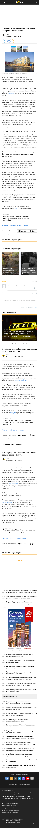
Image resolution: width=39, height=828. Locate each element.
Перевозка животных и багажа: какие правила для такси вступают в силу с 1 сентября (18, 333)
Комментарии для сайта (29, 307)
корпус (4, 430)
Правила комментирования (13, 822)
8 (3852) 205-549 (8, 810)
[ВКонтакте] (9, 40)
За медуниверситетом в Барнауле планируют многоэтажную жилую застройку (16, 218)
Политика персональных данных (14, 819)
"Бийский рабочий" (21, 380)
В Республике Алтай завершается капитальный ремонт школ (17, 720)
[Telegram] (4, 40)
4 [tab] (21, 344)
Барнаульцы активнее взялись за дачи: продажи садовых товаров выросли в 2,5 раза (20, 743)
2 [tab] (15, 344)
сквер (26, 225)
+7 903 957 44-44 (8, 803)
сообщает (11, 93)
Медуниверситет (15, 225)
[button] (20, 49)
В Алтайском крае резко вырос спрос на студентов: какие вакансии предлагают (19, 755)
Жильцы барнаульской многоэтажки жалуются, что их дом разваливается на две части (18, 422)
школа (22, 430)
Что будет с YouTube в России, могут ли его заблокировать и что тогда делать (19, 531)
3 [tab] (18, 344)
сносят (16, 208)
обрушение (13, 430)
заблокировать (7, 502)
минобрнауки (21, 538)
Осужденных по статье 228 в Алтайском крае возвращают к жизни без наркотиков (21, 684)
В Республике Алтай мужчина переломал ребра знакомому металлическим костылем (21, 678)
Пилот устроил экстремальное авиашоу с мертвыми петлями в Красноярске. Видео (20, 737)
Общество (9, 36)
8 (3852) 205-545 (8, 808)
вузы (12, 538)
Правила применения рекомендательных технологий (20, 824)
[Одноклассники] (13, 40)
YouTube (5, 538)
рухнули (13, 413)
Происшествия (10, 357)
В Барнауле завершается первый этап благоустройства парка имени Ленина (18, 702)
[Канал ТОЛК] (32, 231)
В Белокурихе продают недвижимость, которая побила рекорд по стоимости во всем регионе (21, 591)
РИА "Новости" (14, 484)
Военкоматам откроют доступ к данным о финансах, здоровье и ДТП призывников (20, 749)
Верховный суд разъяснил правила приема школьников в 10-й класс (20, 673)
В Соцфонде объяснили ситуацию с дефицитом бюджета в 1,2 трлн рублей (21, 714)
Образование (9, 460)
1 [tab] (13, 344)
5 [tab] (23, 344)
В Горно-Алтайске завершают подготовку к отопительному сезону (20, 731)
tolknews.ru (9, 790)
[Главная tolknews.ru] (19, 2)
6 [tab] (26, 344)
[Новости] (22, 231)
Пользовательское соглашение (14, 820)
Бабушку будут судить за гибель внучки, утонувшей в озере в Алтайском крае (19, 603)
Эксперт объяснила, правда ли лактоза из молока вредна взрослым (19, 655)
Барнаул (5, 225)
